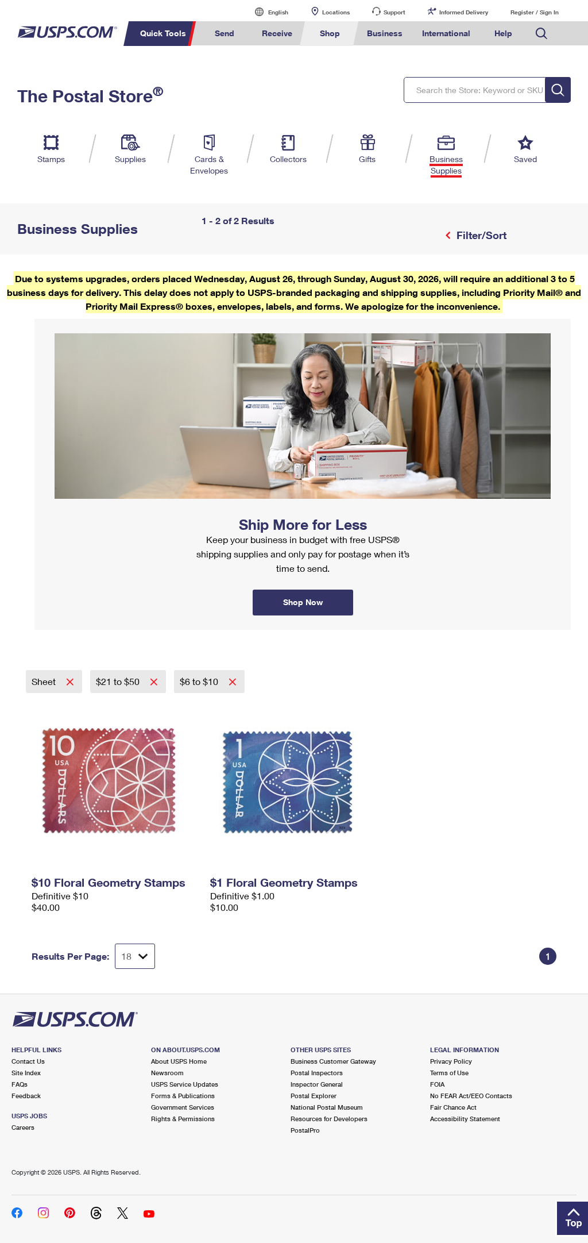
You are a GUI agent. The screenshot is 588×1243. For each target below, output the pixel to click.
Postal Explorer (313, 1095)
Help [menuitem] (503, 33)
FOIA (437, 1084)
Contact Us (28, 1061)
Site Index (26, 1072)
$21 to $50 (119, 681)
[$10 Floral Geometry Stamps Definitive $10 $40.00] (115, 782)
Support (394, 12)
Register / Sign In (534, 12)
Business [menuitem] (385, 33)
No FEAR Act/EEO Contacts (471, 1095)
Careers (22, 1127)
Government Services (182, 1107)
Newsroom (167, 1072)
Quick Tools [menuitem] (163, 33)
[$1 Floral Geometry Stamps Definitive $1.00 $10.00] (293, 782)
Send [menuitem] (224, 33)
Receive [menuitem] (277, 33)
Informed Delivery (463, 12)
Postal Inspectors (317, 1072)
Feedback (26, 1095)
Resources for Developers (329, 1118)
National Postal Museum (327, 1107)
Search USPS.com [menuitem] (541, 33)
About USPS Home (179, 1061)
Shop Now (48, 323)
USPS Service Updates (184, 1084)
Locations (336, 12)
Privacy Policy (451, 1061)
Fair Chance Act (453, 1107)
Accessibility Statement (465, 1118)
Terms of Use (449, 1072)
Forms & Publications (183, 1095)
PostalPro (305, 1130)
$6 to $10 (200, 681)
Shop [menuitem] (330, 33)
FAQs (19, 1084)
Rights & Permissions (183, 1118)
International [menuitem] (446, 33)
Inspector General (317, 1084)
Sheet (45, 681)
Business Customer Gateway (333, 1061)
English (266, 11)
